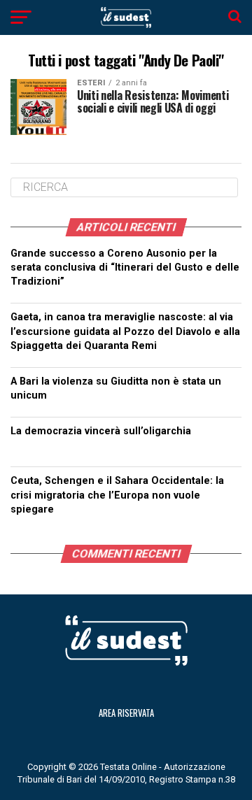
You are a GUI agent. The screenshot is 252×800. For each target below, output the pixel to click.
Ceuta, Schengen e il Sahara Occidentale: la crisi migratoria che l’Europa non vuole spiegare (117, 495)
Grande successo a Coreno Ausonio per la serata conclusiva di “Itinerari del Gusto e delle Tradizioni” (124, 267)
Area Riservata (126, 713)
